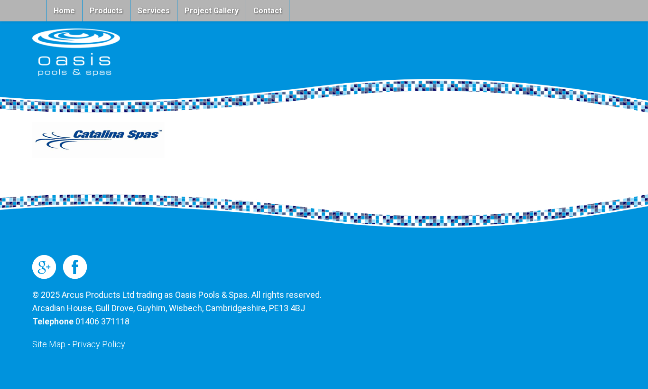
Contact (267, 10)
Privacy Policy (98, 344)
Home (64, 10)
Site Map (48, 344)
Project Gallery (212, 10)
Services (154, 10)
